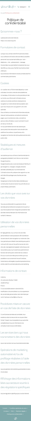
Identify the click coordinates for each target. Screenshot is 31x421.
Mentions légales (21, 411)
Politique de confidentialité (14, 414)
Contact (5, 408)
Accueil (3, 13)
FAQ (12, 411)
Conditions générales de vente (18, 408)
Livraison (6, 411)
